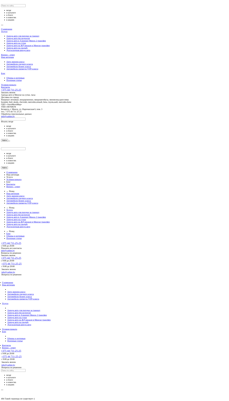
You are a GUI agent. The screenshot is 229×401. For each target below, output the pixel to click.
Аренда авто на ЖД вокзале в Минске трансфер (28, 45)
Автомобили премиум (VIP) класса (22, 69)
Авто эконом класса (15, 62)
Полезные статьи (14, 80)
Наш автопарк (7, 57)
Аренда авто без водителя (18, 38)
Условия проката (8, 85)
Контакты (5, 87)
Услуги (4, 31)
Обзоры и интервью (15, 78)
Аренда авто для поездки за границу (22, 36)
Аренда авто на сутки (16, 43)
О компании (6, 29)
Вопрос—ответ (8, 55)
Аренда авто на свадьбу (17, 48)
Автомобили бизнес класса (18, 66)
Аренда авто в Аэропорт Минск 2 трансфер (26, 41)
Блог (3, 73)
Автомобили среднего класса (19, 64)
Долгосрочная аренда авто (18, 50)
